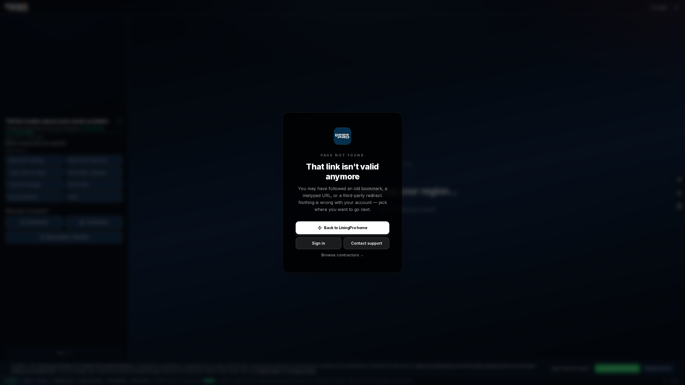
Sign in (318, 243)
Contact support (366, 243)
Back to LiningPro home (345, 227)
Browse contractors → (342, 255)
